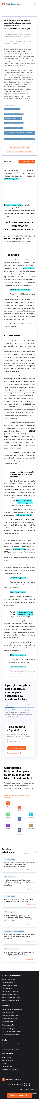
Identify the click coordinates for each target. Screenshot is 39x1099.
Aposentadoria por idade (10, 1000)
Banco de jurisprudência (10, 1015)
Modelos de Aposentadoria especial (14, 114)
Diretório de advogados (10, 1018)
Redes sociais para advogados (12, 1009)
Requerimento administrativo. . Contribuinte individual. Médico (19, 936)
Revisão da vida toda (9, 982)
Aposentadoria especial (10, 994)
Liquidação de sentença (10, 985)
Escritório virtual (8, 1021)
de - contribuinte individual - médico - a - (19, 883)
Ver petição (29, 870)
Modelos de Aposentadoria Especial (14, 123)
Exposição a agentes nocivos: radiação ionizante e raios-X (19, 139)
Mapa (4, 1063)
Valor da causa (7, 988)
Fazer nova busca (29, 13)
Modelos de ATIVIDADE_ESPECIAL (13, 118)
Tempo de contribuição (10, 991)
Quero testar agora (15, 748)
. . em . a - (19, 864)
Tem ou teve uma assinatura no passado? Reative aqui (16, 797)
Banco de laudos (7, 1012)
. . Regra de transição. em (19, 900)
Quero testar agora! (18, 1095)
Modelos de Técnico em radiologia (13, 128)
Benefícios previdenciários (11, 1044)
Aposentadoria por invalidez (12, 997)
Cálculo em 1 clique (8, 980)
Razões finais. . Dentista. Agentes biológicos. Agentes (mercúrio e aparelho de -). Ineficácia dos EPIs (19, 918)
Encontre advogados (9, 1029)
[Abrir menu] (35, 3)
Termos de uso (7, 1066)
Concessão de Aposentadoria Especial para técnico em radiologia (18, 133)
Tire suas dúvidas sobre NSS (11, 1032)
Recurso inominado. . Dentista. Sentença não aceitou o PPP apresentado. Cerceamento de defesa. (19, 954)
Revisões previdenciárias (10, 1047)
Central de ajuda (7, 1060)
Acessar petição (25, 161)
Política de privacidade (10, 1069)
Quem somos (6, 1057)
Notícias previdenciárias (10, 1035)
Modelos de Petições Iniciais (12, 109)
